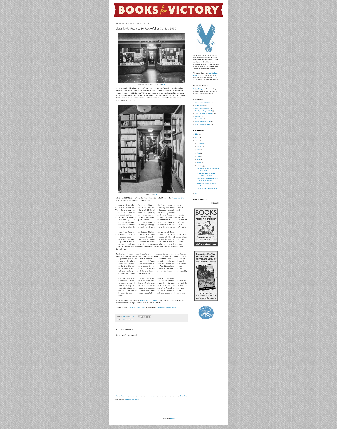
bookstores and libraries (128, 320)
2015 (197, 134)
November (200, 143)
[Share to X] (144, 316)
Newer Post (120, 396)
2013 (197, 140)
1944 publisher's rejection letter (207, 188)
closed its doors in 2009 (137, 308)
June (198, 153)
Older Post (183, 396)
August (199, 146)
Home (152, 396)
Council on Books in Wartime (204, 113)
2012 (197, 193)
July (198, 150)
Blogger (172, 419)
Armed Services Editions (202, 103)
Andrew (125, 316)
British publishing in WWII (203, 111)
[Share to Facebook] (147, 316)
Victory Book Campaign (202, 124)
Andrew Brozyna (198, 89)
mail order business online (167, 308)
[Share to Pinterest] (149, 316)
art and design (199, 105)
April (198, 159)
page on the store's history (149, 300)
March (199, 163)
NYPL (163, 84)
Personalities (199, 119)
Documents (198, 116)
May (198, 156)
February (200, 166)
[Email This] (139, 316)
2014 (197, 137)
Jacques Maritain (178, 198)
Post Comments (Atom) (131, 400)
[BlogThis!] (142, 316)
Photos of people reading (203, 121)
